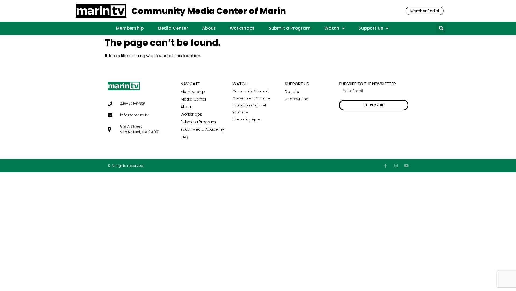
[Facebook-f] (386, 166)
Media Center (173, 28)
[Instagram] (396, 166)
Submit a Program (289, 28)
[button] (441, 28)
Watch (331, 28)
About (209, 28)
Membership (130, 28)
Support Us (371, 28)
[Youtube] (406, 166)
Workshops (242, 28)
